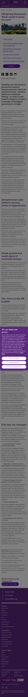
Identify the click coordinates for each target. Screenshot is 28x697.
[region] (14, 348)
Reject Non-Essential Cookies (14, 366)
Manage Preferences (14, 362)
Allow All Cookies (14, 358)
